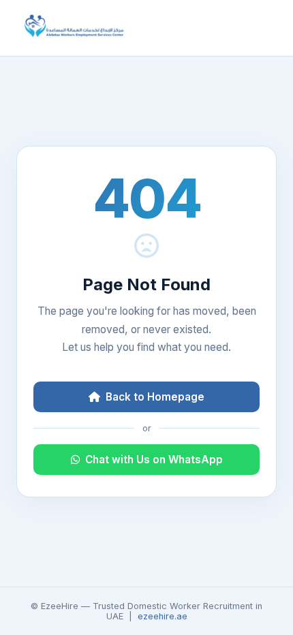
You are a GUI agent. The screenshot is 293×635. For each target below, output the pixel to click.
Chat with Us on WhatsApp (154, 459)
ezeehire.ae (162, 616)
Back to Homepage (155, 396)
